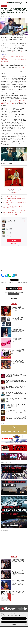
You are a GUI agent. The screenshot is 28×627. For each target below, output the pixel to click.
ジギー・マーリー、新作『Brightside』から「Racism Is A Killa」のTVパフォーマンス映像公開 (16, 400)
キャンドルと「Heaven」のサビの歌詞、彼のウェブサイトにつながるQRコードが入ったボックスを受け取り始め (14, 102)
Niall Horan (12, 294)
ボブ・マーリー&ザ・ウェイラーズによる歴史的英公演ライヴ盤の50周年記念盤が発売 (16, 417)
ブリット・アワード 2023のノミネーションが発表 (14, 210)
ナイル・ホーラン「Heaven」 (14, 189)
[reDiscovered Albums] (14, 511)
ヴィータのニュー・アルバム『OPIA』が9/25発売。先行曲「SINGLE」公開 (15, 387)
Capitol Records (10, 292)
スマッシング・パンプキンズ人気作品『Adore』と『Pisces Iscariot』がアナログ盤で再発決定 (16, 376)
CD (11, 192)
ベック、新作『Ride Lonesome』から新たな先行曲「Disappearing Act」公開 (16, 411)
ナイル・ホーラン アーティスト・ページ (11, 196)
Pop (18, 294)
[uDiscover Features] (14, 495)
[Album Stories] (14, 527)
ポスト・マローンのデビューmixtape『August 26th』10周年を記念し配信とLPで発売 (16, 382)
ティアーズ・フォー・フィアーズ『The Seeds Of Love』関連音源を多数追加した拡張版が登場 (16, 394)
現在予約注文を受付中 (17, 52)
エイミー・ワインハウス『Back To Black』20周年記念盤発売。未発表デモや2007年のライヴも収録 (16, 406)
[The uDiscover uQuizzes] (14, 479)
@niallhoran (4, 64)
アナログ (15, 192)
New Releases (19, 292)
